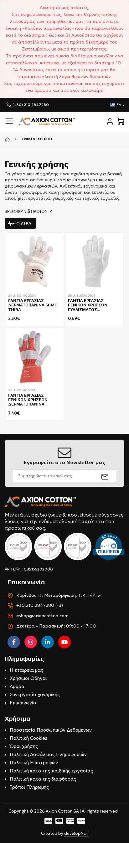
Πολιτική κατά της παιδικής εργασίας (51, 771)
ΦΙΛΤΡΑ (23, 223)
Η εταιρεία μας (26, 670)
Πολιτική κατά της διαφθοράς (43, 779)
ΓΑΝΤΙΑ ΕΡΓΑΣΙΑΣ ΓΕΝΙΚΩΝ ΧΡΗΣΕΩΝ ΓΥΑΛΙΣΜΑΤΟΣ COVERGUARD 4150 (87, 305)
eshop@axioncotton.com (42, 615)
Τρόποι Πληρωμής (29, 787)
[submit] (105, 475)
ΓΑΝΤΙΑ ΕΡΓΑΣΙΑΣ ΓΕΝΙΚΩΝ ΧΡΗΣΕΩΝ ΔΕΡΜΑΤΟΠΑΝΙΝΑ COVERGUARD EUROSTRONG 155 (28, 400)
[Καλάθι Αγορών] (120, 121)
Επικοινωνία (23, 703)
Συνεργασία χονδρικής (35, 694)
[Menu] (9, 121)
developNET (76, 833)
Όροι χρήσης (24, 746)
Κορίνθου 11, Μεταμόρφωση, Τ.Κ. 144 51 (59, 595)
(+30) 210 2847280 (31, 104)
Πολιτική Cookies (28, 738)
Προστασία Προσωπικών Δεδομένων (51, 730)
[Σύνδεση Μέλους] (110, 121)
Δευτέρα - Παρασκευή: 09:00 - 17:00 (56, 626)
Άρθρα (17, 686)
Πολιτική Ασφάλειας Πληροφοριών (48, 754)
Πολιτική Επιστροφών (34, 763)
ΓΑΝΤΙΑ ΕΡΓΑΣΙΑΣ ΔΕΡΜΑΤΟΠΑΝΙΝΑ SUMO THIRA (33, 305)
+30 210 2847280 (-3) (39, 605)
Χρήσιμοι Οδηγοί (28, 678)
